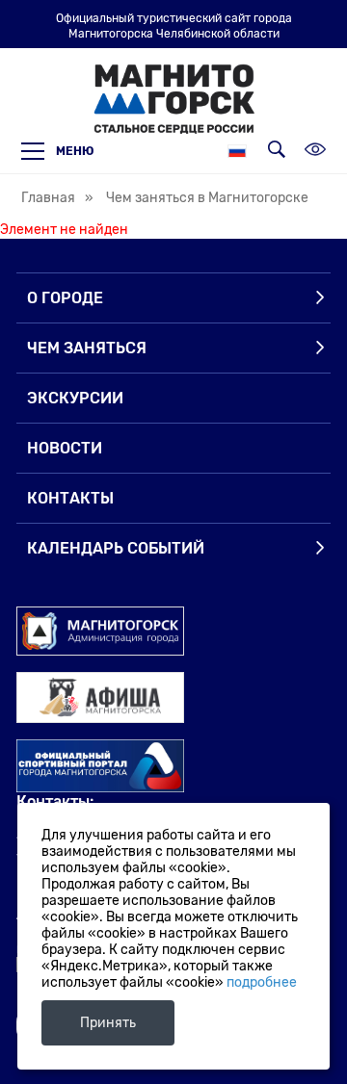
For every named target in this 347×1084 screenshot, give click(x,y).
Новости (64, 448)
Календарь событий (115, 548)
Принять (108, 1023)
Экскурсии (75, 398)
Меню (74, 151)
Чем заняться (87, 348)
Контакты (70, 498)
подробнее (262, 982)
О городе (65, 298)
